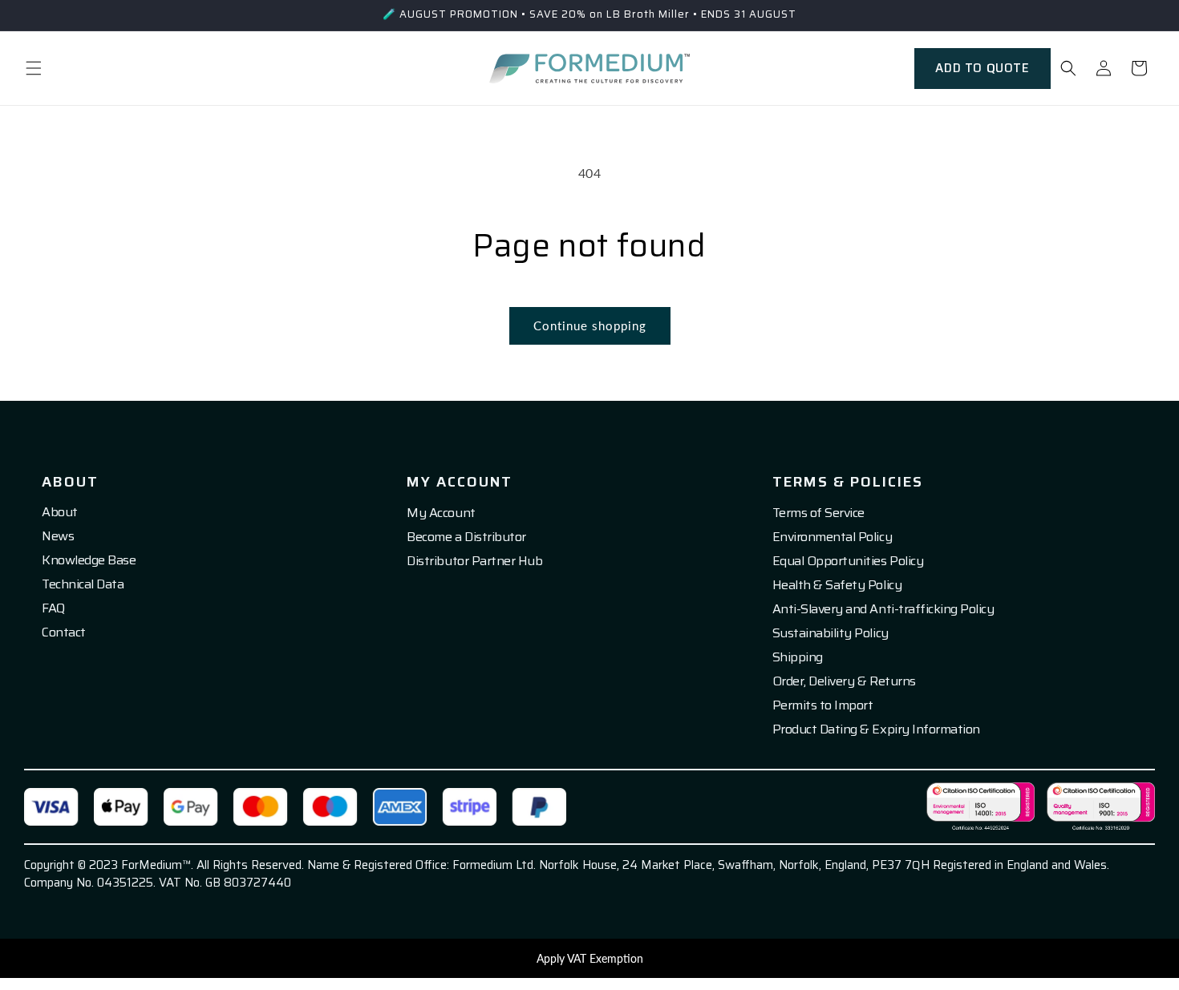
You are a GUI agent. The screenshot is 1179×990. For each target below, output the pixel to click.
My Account (441, 513)
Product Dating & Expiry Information (876, 729)
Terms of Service (818, 513)
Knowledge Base (89, 560)
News (58, 536)
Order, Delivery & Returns (844, 681)
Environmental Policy (832, 537)
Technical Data (83, 584)
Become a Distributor (466, 537)
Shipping (797, 657)
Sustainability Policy (830, 633)
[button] (33, 68)
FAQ (53, 608)
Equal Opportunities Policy (848, 561)
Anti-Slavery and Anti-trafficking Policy (883, 609)
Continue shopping (589, 325)
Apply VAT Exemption (590, 958)
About (60, 512)
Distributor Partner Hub (474, 561)
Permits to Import (822, 705)
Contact (64, 632)
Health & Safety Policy (836, 585)
